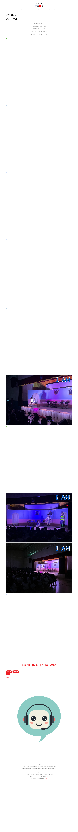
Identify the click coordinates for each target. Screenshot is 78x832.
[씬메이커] (39, 3)
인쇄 (8, 674)
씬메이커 (21, 9)
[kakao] (42, 6)
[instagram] (38, 6)
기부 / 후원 (56, 9)
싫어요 (16, 671)
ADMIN (46, 778)
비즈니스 (50, 9)
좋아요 (9, 671)
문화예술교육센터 (28, 9)
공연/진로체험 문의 (37, 9)
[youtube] (40, 6)
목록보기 (8, 679)
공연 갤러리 (45, 9)
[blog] (36, 6)
